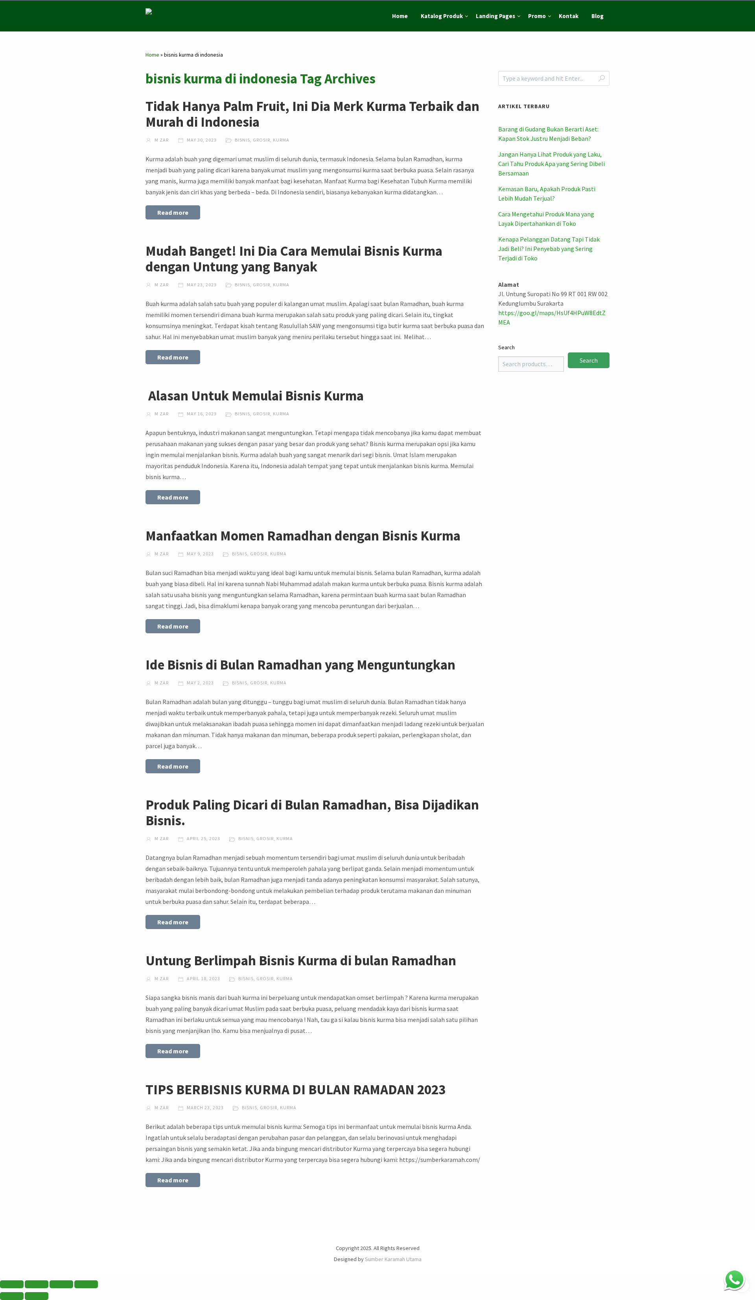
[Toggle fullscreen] (36, 1284)
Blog (597, 16)
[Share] (61, 1284)
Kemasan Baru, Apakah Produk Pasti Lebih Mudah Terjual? (546, 193)
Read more (172, 212)
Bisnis (242, 140)
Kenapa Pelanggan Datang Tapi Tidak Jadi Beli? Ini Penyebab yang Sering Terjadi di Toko (549, 248)
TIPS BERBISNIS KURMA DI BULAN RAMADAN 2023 (295, 1089)
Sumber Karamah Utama (393, 1259)
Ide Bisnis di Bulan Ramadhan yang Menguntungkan (300, 664)
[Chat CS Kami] (734, 1279)
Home (400, 16)
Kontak (568, 16)
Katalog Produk (442, 16)
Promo (537, 16)
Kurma (281, 140)
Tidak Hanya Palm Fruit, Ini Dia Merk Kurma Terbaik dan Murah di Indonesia (312, 114)
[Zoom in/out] (12, 1284)
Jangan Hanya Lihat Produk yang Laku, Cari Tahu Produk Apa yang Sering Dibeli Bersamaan (551, 163)
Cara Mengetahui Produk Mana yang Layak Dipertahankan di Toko (546, 218)
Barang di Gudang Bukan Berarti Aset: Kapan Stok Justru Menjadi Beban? (548, 133)
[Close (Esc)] (86, 1284)
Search (506, 347)
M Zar (161, 140)
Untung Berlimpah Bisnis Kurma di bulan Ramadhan (300, 960)
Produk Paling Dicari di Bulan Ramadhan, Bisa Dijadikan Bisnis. (312, 812)
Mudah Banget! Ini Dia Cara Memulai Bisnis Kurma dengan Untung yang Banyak (293, 258)
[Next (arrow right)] (36, 1296)
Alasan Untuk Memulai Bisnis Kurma (254, 395)
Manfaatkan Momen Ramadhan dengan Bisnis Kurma (302, 535)
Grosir (261, 140)
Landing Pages (495, 16)
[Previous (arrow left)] (12, 1296)
